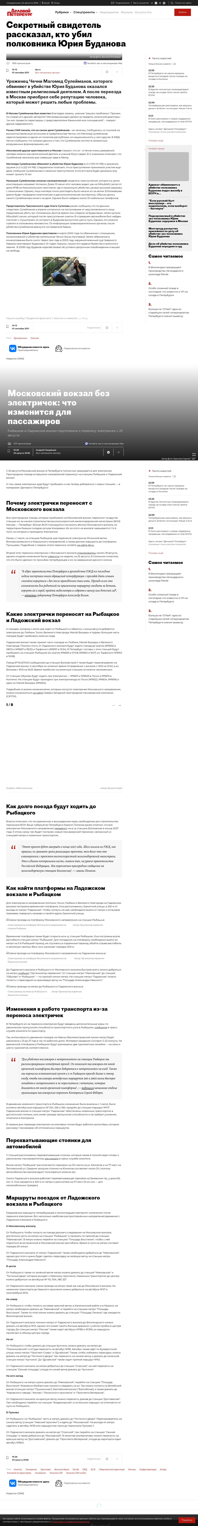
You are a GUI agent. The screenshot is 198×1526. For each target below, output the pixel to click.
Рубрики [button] (62, 12)
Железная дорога (61, 1469)
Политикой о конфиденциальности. (70, 1521)
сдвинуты (54, 556)
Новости (35, 338)
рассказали (52, 1158)
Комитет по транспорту (19, 1472)
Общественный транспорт (112, 1469)
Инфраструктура (147, 1469)
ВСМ (93, 1469)
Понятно (187, 1520)
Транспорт (45, 1469)
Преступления (20, 338)
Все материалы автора (47, 72)
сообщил (23, 973)
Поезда (76, 1469)
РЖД (84, 1469)
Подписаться (122, 3)
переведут (60, 828)
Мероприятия (109, 12)
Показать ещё (155, 140)
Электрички (31, 1469)
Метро (163, 1469)
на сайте (38, 692)
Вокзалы (132, 1469)
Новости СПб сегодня (76, 1472)
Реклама (127, 12)
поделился (88, 1088)
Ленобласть (40, 1472)
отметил (31, 595)
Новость (18, 1469)
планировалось (86, 553)
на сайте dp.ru (85, 545)
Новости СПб (56, 1472)
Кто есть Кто (143, 12)
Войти (182, 12)
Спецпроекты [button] (84, 12)
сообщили (101, 1027)
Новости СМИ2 (15, 358)
